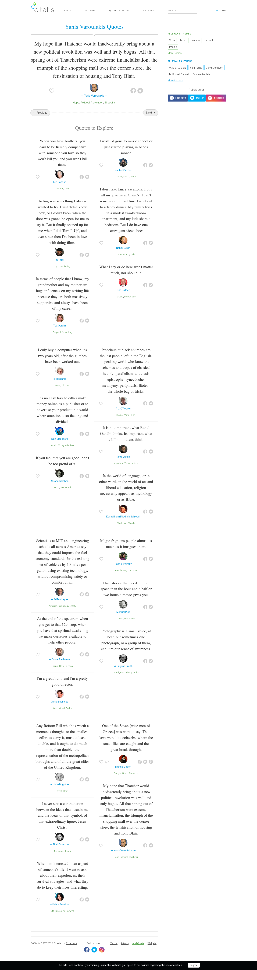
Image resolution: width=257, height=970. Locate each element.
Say (133, 296)
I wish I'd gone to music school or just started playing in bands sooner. (126, 146)
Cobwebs (133, 773)
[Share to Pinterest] (151, 762)
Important (118, 463)
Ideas (68, 851)
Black (133, 415)
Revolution (97, 102)
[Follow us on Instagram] (216, 98)
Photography (132, 672)
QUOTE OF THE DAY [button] (119, 10)
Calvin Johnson (214, 67)
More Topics (175, 53)
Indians (134, 463)
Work (172, 40)
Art (125, 523)
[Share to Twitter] (140, 90)
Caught (117, 773)
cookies (78, 965)
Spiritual (69, 666)
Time (119, 254)
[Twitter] (94, 949)
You (61, 188)
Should (120, 296)
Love (57, 188)
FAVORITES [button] (148, 10)
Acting (67, 266)
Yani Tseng (196, 67)
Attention (69, 445)
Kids (132, 254)
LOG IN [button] (222, 10)
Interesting (60, 911)
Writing (68, 332)
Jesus (61, 851)
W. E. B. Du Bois (177, 67)
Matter (127, 296)
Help (61, 666)
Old (63, 385)
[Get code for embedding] (107, 762)
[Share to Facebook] (133, 90)
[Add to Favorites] (52, 90)
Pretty (69, 708)
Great (62, 708)
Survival (70, 911)
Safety (73, 606)
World (54, 445)
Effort (65, 791)
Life (62, 332)
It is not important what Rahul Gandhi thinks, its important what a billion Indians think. (126, 433)
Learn (67, 188)
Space (132, 618)
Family (126, 254)
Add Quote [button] (138, 943)
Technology (63, 606)
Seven (125, 773)
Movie (120, 618)
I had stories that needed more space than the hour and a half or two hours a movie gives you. (126, 588)
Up (56, 266)
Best (122, 672)
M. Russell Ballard (179, 74)
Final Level (71, 943)
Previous (42, 112)
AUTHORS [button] (90, 10)
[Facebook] (87, 949)
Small (116, 672)
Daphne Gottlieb (201, 74)
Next (149, 112)
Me (55, 851)
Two (68, 385)
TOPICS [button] (67, 10)
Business (195, 40)
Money (61, 445)
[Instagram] (102, 949)
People (56, 332)
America (53, 606)
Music (119, 176)
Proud (68, 487)
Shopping (110, 102)
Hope (76, 102)
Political (85, 102)
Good (56, 487)
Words (131, 523)
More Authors (175, 80)
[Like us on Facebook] (178, 98)
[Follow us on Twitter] (197, 98)
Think (127, 463)
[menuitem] (113, 943)
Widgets (152, 943)
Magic (126, 570)
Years (57, 385)
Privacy (125, 943)
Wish (133, 176)
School (126, 176)
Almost (133, 570)
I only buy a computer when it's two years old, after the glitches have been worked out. (62, 355)
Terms (113, 943)
